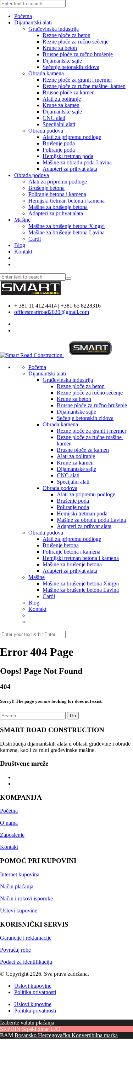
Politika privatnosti (35, 992)
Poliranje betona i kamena (57, 194)
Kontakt (23, 252)
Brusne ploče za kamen (69, 92)
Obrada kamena (46, 73)
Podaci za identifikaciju (26, 962)
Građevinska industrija (53, 29)
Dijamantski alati (33, 22)
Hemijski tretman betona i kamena (66, 201)
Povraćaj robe (15, 950)
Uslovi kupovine (18, 910)
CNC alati (54, 118)
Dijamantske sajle (62, 61)
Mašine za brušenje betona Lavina (66, 232)
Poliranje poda (59, 150)
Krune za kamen (61, 105)
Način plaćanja (16, 886)
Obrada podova (45, 131)
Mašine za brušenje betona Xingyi (66, 226)
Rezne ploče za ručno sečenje (76, 42)
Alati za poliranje (62, 99)
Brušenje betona (46, 188)
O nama (9, 823)
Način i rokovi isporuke (26, 898)
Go (73, 715)
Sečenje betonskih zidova (71, 67)
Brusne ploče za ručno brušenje (78, 54)
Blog (19, 245)
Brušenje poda (59, 143)
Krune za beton (60, 48)
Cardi (34, 239)
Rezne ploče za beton (66, 35)
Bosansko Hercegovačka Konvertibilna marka (66, 1035)
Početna (23, 16)
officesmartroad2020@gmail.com (51, 312)
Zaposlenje (12, 835)
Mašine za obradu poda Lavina (77, 162)
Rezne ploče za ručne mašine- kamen (84, 86)
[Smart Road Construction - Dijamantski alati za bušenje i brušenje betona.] (30, 294)
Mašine (22, 220)
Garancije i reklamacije (25, 938)
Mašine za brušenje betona (58, 207)
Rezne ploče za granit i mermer (77, 80)
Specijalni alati (59, 124)
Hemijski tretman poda (68, 156)
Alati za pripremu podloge (72, 137)
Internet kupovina (19, 874)
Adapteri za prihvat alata (70, 169)
